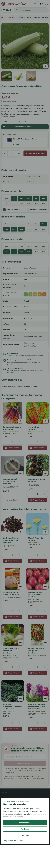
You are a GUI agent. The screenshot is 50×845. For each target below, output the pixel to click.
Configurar (25, 835)
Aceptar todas (25, 822)
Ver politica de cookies (13, 840)
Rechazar (25, 829)
